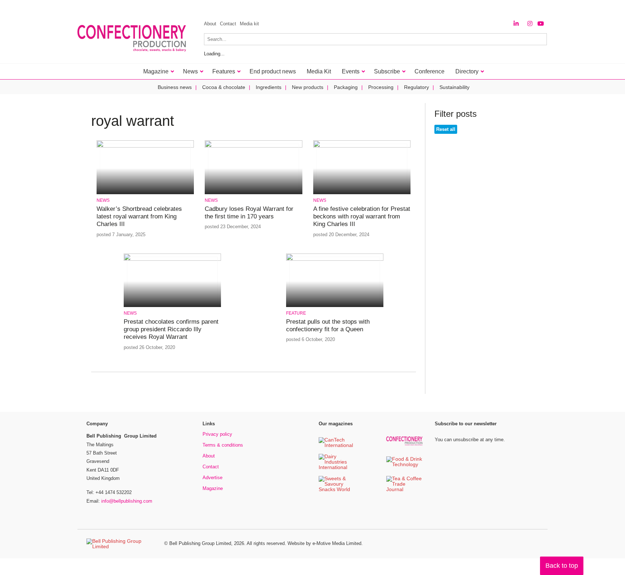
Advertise (212, 477)
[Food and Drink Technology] (404, 465)
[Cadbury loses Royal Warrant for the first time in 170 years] (253, 146)
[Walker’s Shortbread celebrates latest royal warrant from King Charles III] (145, 146)
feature (296, 313)
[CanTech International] (337, 446)
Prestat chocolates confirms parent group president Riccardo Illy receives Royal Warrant (171, 329)
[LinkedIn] (516, 24)
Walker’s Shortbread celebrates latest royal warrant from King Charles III (139, 216)
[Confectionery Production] (404, 444)
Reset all (445, 129)
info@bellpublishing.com (126, 501)
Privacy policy (217, 434)
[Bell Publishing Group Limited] (120, 543)
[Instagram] (529, 24)
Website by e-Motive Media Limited (324, 543)
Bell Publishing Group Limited (200, 543)
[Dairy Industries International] (337, 468)
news (103, 200)
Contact (228, 23)
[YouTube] (540, 24)
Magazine (213, 488)
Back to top (561, 565)
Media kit (249, 23)
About (210, 23)
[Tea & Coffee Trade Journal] (404, 490)
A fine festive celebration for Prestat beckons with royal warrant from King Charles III (361, 216)
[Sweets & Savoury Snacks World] (337, 490)
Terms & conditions (223, 445)
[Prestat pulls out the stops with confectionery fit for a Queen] (334, 259)
